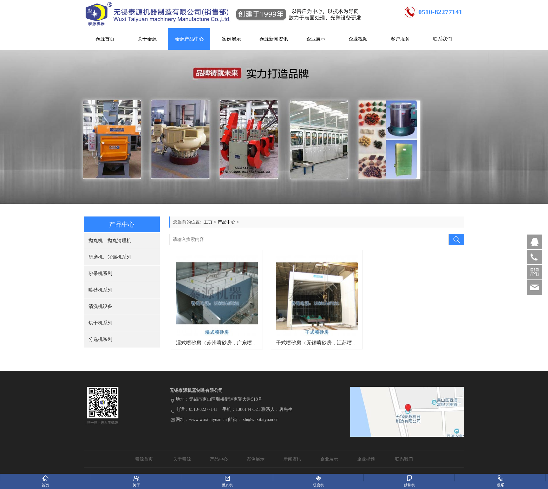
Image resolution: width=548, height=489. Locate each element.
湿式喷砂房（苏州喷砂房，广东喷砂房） (221, 342)
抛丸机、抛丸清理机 (109, 240)
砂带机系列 (100, 273)
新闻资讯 (292, 459)
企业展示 (315, 38)
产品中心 (226, 222)
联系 (500, 477)
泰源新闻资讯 (273, 38)
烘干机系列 (100, 322)
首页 (45, 477)
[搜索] (456, 239)
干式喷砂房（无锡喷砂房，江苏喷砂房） (321, 342)
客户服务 (400, 38)
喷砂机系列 (100, 289)
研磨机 (318, 477)
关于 (136, 477)
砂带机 (409, 477)
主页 (208, 222)
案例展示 (231, 38)
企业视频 (358, 38)
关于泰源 (147, 38)
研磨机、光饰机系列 (109, 257)
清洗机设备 (100, 306)
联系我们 (442, 38)
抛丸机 (227, 477)
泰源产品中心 (189, 38)
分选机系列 (100, 339)
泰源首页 (104, 38)
